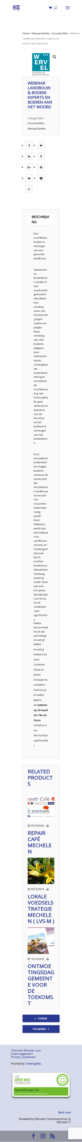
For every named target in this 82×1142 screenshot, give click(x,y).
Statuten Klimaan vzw (26, 1050)
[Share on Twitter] (41, 145)
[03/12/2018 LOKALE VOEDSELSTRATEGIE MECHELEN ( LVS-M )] (41, 871)
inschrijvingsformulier (41, 740)
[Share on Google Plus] (29, 167)
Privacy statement (23, 1057)
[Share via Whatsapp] (29, 189)
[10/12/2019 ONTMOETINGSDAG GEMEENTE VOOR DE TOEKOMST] (41, 940)
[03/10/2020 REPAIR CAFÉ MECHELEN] (41, 807)
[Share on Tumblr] (41, 156)
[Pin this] (41, 167)
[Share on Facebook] (29, 145)
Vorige (42, 1018)
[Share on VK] (29, 178)
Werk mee (64, 1112)
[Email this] (41, 178)
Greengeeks (33, 1063)
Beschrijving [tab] (40, 219)
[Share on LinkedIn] (29, 156)
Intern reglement (22, 1054)
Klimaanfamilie (41, 33)
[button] (54, 57)
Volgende (39, 1029)
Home (26, 33)
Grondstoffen (60, 33)
